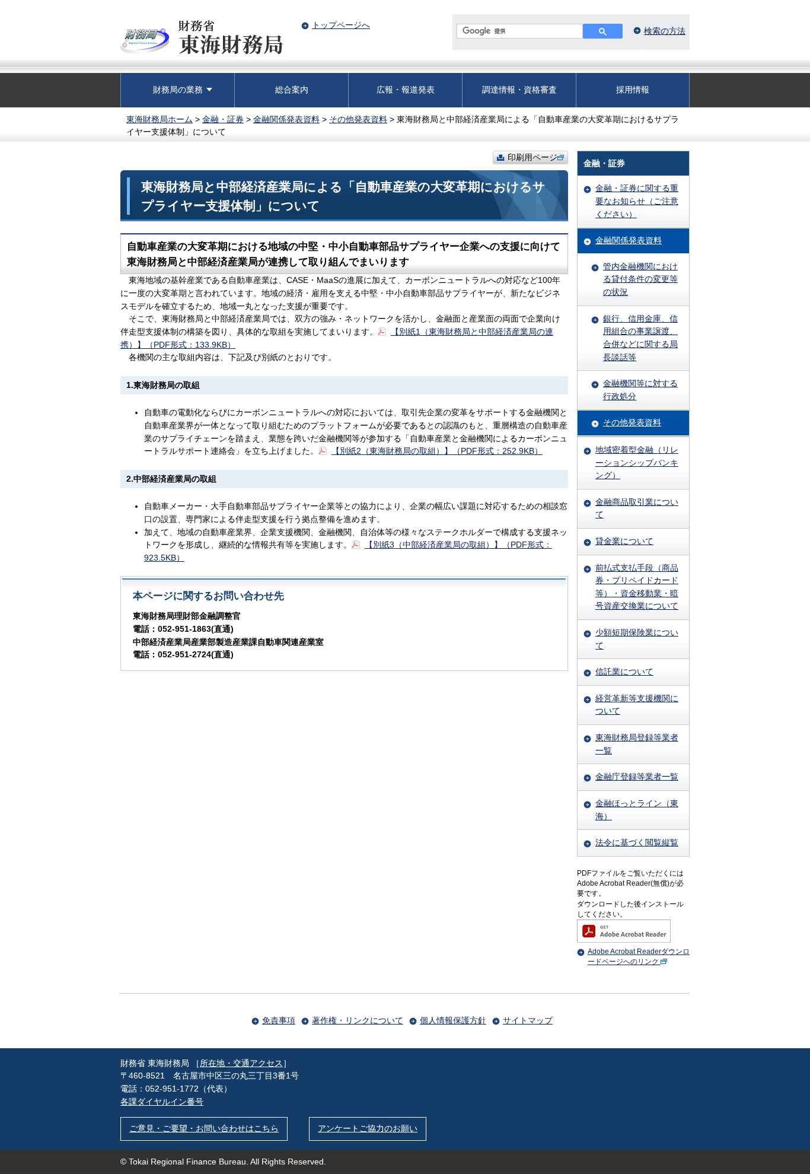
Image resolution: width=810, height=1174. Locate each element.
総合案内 (291, 89)
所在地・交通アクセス (241, 1063)
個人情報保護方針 (453, 1020)
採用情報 (632, 89)
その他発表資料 (358, 119)
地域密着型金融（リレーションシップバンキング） (636, 462)
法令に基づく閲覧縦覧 (636, 842)
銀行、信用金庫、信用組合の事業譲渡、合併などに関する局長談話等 (640, 338)
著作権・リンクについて (357, 1020)
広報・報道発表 (406, 89)
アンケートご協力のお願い (367, 1128)
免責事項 (278, 1020)
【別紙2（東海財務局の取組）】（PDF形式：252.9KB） (437, 451)
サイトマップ (528, 1020)
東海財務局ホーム (159, 119)
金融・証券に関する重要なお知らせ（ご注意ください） (636, 200)
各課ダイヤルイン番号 (161, 1101)
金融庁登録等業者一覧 (636, 776)
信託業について (624, 671)
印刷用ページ (532, 157)
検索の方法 (664, 31)
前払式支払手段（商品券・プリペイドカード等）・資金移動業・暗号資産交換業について (636, 587)
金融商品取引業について (636, 508)
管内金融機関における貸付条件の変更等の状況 (640, 279)
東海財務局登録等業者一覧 (636, 744)
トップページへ (341, 25)
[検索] (603, 31)
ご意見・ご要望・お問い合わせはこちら (204, 1128)
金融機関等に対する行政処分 (640, 389)
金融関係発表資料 (286, 119)
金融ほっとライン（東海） (636, 809)
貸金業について (624, 541)
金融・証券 (223, 119)
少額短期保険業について (636, 639)
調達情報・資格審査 (519, 89)
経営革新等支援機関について (636, 704)
